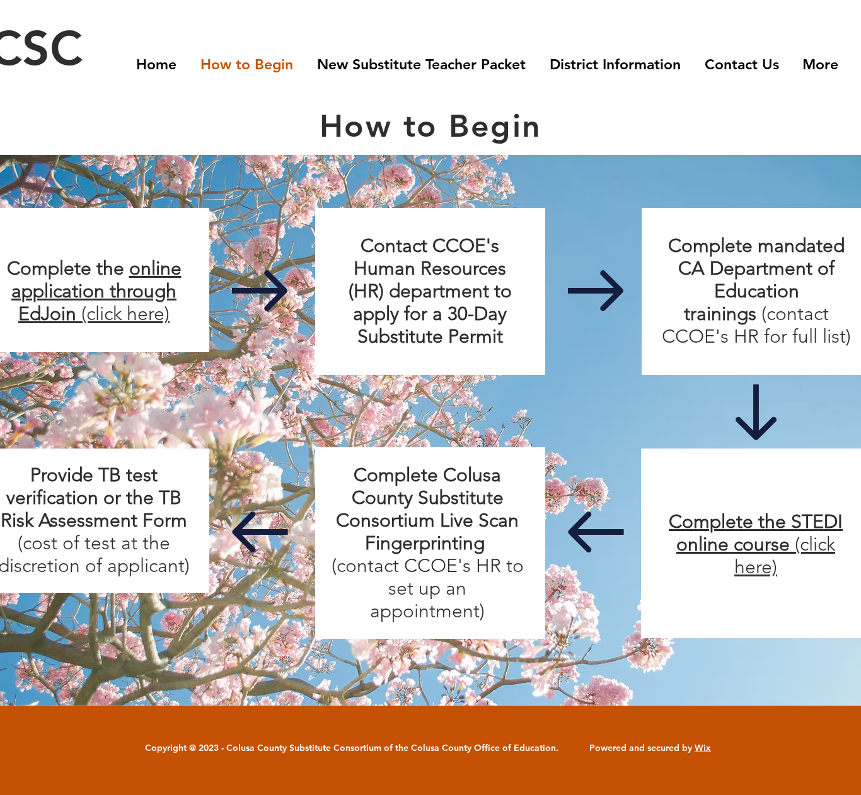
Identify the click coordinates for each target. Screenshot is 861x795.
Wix (703, 747)
